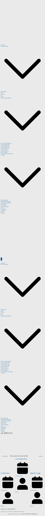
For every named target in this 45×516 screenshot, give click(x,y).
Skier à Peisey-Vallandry (6, 143)
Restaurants (3, 91)
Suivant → (41, 456)
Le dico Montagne (5, 206)
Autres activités (4, 152)
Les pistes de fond (5, 151)
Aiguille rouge (35, 473)
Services (2, 94)
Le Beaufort (5, 473)
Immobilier (3, 210)
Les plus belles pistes (5, 144)
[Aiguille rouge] (37, 458)
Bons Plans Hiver (4, 46)
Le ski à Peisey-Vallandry (6, 98)
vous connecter (9, 511)
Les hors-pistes (4, 149)
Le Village (3, 155)
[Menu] (1, 259)
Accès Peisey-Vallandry (6, 201)
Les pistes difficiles (5, 148)
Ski (1, 95)
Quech (2, 506)
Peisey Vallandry (4, 200)
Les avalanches (21, 459)
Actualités (3, 45)
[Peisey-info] (22, 1)
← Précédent (4, 456)
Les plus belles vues (5, 146)
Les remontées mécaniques (7, 153)
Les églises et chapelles (6, 202)
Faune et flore (4, 204)
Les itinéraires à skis (5, 147)
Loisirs (2, 92)
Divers (2, 96)
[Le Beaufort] (8, 458)
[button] (22, 90)
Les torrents (3, 205)
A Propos (3, 213)
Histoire (2, 211)
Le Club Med (3, 209)
